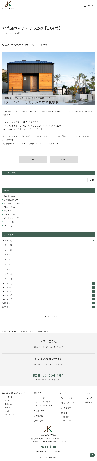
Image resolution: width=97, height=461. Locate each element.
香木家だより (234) (11, 199)
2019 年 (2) (6, 307)
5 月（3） (9, 259)
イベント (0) (9, 222)
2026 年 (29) (7, 240)
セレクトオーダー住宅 (44, 405)
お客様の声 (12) (10, 196)
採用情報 (88, 402)
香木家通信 (38, 416)
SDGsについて (10, 415)
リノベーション (66, 398)
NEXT (64, 159)
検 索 (92, 180)
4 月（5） (9, 264)
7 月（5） (9, 250)
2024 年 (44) (7, 287)
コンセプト (8, 397)
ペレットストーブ (67, 403)
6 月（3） (9, 254)
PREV (33, 159)
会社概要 (66, 417)
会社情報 (63, 413)
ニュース (88, 398)
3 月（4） (9, 269)
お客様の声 (38, 421)
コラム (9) (8, 211)
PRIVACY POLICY (43, 452)
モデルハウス (39, 411)
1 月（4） (9, 279)
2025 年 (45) (7, 283)
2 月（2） (9, 274)
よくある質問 (65, 408)
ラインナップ (39, 398)
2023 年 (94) (7, 291)
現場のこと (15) (10, 207)
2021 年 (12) (7, 299)
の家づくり (14, 393)
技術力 (7, 411)
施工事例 (37, 393)
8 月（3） (9, 245)
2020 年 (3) (6, 303)
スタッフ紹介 (67, 420)
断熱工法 (8, 407)
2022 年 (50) (7, 295)
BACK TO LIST (51, 316)
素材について (9, 404)
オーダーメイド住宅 (43, 402)
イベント (88, 393)
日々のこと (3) (9, 214)
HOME (4, 331)
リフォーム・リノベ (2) (13, 203)
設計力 (7, 400)
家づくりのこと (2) (11, 218)
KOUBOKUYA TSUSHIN (17, 331)
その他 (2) (8, 225)
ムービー (63, 393)
